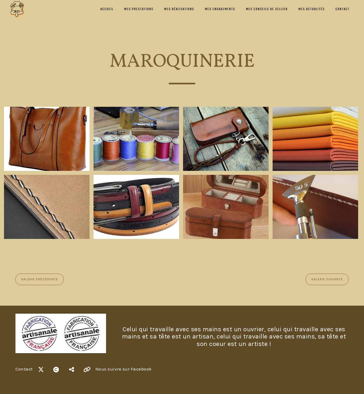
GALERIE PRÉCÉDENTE (39, 279)
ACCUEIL (107, 9)
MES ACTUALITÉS (311, 9)
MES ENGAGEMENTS (220, 9)
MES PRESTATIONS (138, 9)
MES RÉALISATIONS (179, 9)
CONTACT (342, 9)
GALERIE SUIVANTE (327, 279)
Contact (24, 369)
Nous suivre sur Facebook (123, 369)
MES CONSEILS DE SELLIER (267, 9)
